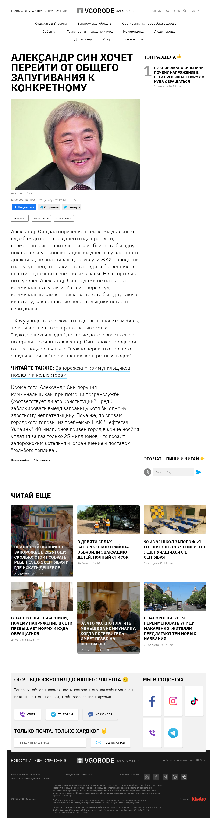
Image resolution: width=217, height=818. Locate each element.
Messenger (103, 714)
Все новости (133, 39)
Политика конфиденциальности (30, 778)
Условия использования (25, 774)
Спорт (108, 39)
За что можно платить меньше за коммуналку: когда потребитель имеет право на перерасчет (108, 633)
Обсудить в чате (44, 460)
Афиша (35, 10)
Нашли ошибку (20, 460)
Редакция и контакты (79, 774)
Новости (19, 10)
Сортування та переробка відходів (149, 23)
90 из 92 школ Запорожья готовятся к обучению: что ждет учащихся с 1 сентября (174, 549)
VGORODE (99, 760)
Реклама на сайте (129, 774)
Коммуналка (133, 31)
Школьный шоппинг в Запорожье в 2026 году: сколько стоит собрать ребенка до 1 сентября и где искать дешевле (41, 557)
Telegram (65, 714)
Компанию (173, 10)
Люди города (164, 31)
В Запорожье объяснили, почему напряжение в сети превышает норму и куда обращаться (179, 74)
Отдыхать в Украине (51, 23)
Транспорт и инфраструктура (90, 31)
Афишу (156, 10)
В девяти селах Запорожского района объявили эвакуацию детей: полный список (103, 549)
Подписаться (114, 742)
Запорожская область (95, 23)
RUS (192, 10)
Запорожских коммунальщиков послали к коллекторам (70, 371)
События (49, 31)
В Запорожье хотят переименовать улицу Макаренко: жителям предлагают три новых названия (170, 628)
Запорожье (125, 760)
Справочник (56, 10)
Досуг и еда (83, 39)
